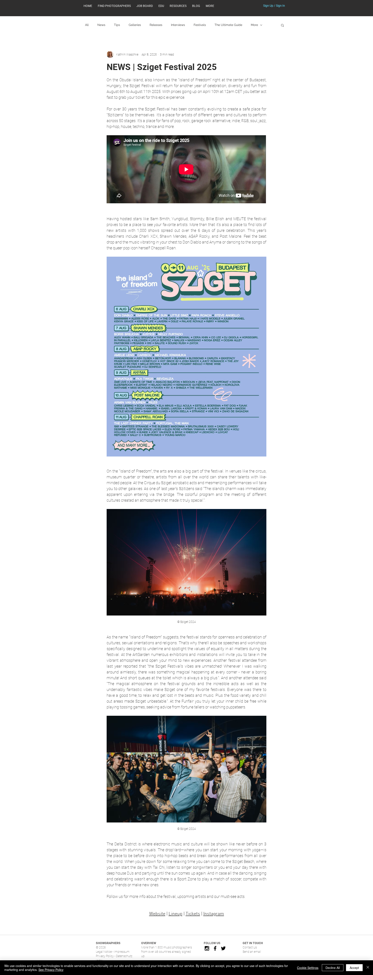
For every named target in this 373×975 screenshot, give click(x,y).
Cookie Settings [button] (307, 967)
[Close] (367, 968)
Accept (354, 967)
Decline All (333, 967)
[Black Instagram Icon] (207, 948)
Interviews (178, 25)
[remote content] (186, 169)
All (87, 25)
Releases (156, 25)
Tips (117, 25)
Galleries (135, 25)
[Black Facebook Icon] (215, 948)
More (254, 25)
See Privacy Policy (50, 969)
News (101, 25)
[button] (178, 6)
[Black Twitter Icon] (223, 948)
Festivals (200, 25)
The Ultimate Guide (228, 25)
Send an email (252, 951)
